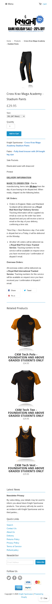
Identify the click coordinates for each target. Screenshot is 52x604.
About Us (11, 532)
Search (10, 525)
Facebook (14, 578)
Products (17, 41)
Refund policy (13, 550)
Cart (45, 4)
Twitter (9, 578)
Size (9, 113)
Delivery (10, 536)
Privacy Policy (13, 543)
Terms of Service (14, 546)
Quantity (10, 122)
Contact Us (12, 528)
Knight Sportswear (26, 594)
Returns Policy (13, 539)
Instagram (20, 578)
